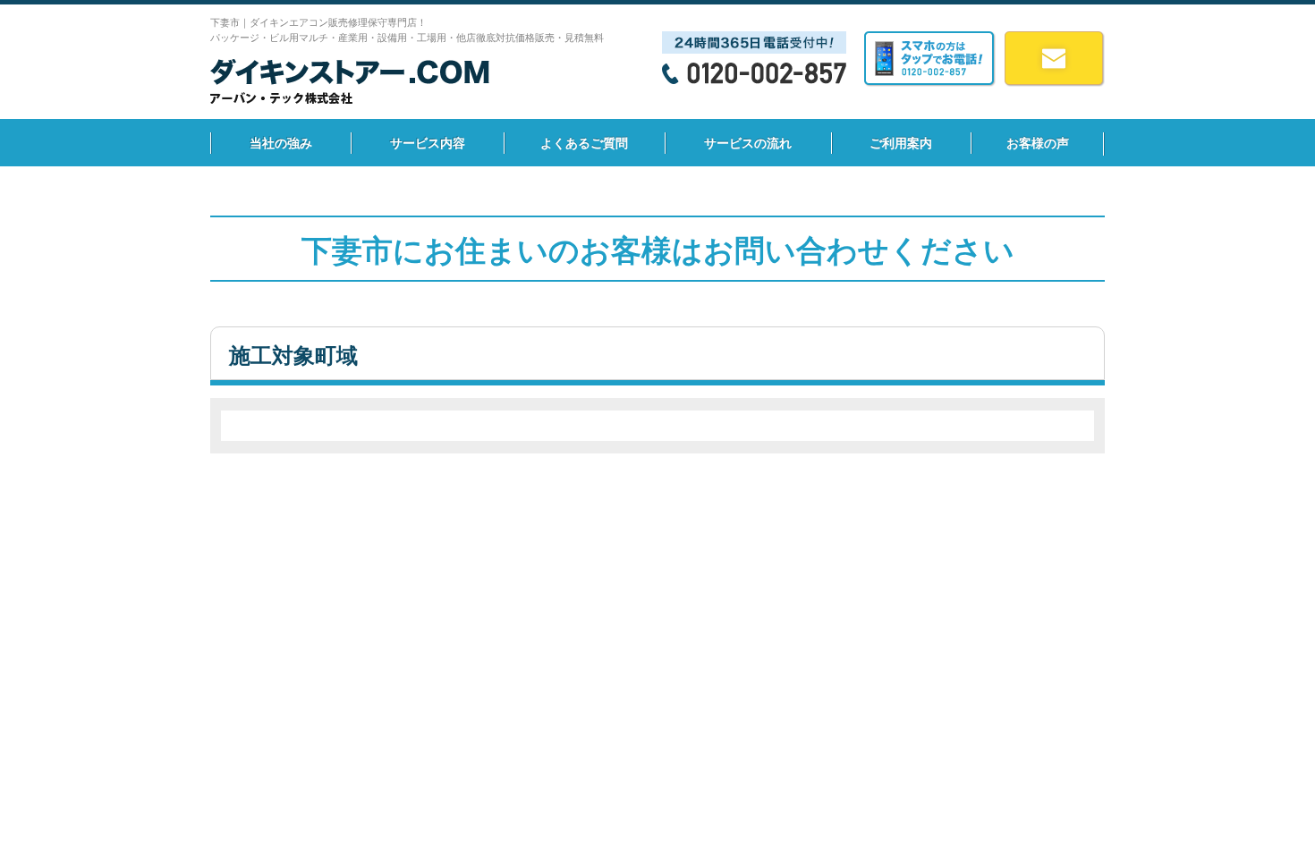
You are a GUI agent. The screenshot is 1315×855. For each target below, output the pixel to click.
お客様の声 (1037, 143)
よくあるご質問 (584, 143)
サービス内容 (427, 143)
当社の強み (281, 143)
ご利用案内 (901, 143)
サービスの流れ (748, 143)
